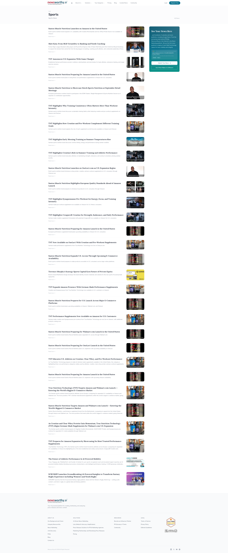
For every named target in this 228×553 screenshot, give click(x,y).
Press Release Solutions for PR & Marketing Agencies (88, 527)
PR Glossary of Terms (120, 524)
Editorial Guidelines (146, 527)
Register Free (174, 3)
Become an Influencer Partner (122, 521)
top (49, 11)
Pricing (109, 3)
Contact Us (51, 540)
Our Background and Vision (55, 521)
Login (165, 3)
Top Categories (99, 3)
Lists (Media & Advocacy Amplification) (84, 524)
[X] (174, 549)
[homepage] (72, 3)
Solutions (87, 3)
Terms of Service (146, 521)
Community (134, 3)
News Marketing (52, 527)
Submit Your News (163, 63)
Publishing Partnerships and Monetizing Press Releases (88, 531)
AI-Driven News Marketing (80, 521)
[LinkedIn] (171, 549)
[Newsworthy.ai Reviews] (170, 522)
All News (177, 18)
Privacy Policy (145, 524)
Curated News (124, 3)
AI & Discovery (52, 531)
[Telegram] (179, 549)
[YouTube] (176, 549)
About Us (78, 3)
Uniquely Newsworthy (54, 524)
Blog (115, 3)
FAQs (49, 534)
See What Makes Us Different (164, 68)
